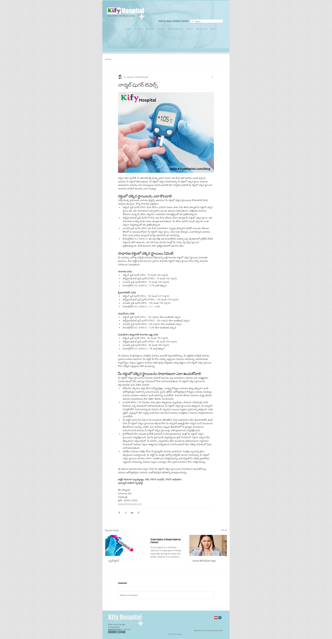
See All (224, 530)
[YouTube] (216, 617)
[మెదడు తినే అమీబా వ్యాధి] (208, 545)
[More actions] (212, 77)
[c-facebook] (219, 617)
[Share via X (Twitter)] (125, 512)
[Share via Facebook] (119, 512)
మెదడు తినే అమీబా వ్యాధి (204, 560)
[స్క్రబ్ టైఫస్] (124, 545)
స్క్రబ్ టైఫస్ (113, 560)
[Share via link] (138, 512)
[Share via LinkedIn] (132, 512)
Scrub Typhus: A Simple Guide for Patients (165, 541)
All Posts (108, 59)
